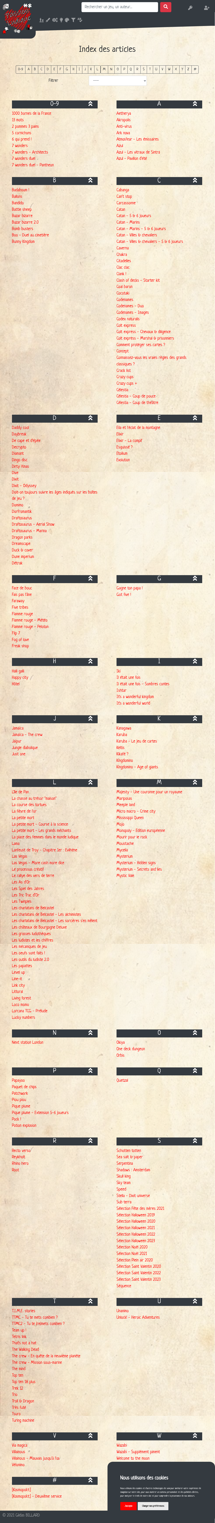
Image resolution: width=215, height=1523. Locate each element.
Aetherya (124, 113)
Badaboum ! (20, 190)
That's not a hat (24, 1343)
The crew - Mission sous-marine (37, 1362)
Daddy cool (20, 428)
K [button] (91, 69)
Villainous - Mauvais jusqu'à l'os (36, 1458)
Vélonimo (18, 1465)
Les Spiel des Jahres (28, 889)
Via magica (19, 1445)
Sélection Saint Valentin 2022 (139, 1273)
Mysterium (125, 856)
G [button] (67, 69)
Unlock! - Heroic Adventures (138, 1317)
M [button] (104, 69)
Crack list (124, 371)
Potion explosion (24, 1125)
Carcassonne (126, 203)
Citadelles (124, 261)
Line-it (17, 979)
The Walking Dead (25, 1349)
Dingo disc (20, 460)
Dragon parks (22, 537)
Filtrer (53, 80)
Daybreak (19, 434)
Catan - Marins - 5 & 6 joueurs (141, 229)
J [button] (85, 69)
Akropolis (124, 120)
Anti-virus (124, 126)
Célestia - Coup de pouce (136, 396)
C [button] (41, 69)
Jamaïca (18, 728)
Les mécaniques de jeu (29, 947)
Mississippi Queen (130, 818)
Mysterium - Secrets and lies (139, 869)
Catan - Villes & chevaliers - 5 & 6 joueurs (150, 242)
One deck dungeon (131, 1049)
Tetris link (19, 1337)
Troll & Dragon (23, 1401)
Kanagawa (124, 728)
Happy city (20, 677)
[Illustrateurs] (66, 20)
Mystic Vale (125, 876)
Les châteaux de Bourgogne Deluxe (39, 927)
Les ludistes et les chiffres (32, 940)
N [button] (111, 69)
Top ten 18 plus (23, 1382)
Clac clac (123, 267)
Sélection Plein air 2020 (135, 1260)
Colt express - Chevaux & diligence (144, 332)
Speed (121, 1189)
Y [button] (182, 69)
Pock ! (16, 1119)
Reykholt (18, 1157)
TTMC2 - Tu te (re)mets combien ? (38, 1324)
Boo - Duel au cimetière (30, 235)
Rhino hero (20, 1163)
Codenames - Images (133, 312)
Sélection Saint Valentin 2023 (139, 1279)
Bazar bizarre (22, 216)
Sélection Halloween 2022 (136, 1234)
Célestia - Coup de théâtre (137, 403)
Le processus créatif (28, 869)
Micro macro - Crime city (136, 811)
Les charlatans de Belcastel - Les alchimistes (46, 914)
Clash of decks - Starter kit (138, 280)
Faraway (18, 601)
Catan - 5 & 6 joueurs (134, 216)
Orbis (121, 1055)
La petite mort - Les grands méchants (41, 831)
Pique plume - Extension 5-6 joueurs (40, 1113)
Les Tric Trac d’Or (25, 895)
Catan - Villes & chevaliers (137, 235)
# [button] (195, 69)
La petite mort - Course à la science (40, 824)
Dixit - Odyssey (24, 486)
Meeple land (126, 805)
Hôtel (16, 684)
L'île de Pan (20, 792)
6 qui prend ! (21, 139)
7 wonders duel (23, 158)
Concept (123, 351)
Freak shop (20, 646)
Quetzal (122, 1080)
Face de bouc (22, 588)
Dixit (15, 479)
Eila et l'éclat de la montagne (138, 428)
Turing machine (23, 1420)
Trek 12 (17, 1388)
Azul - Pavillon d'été (132, 158)
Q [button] (131, 69)
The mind (18, 1369)
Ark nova (123, 133)
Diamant (18, 453)
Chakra (122, 255)
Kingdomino (125, 760)
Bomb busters (22, 229)
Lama (16, 844)
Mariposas (124, 798)
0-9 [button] (20, 69)
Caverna (123, 248)
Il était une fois (128, 677)
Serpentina (125, 1163)
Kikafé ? (122, 754)
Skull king (124, 1176)
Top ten (17, 1375)
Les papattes (22, 966)
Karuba (122, 735)
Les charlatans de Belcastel (33, 908)
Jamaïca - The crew (27, 735)
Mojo (120, 824)
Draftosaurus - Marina (29, 531)
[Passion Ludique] (17, 18)
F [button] (60, 69)
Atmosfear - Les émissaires (138, 139)
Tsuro (16, 1414)
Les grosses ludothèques (31, 934)
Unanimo (123, 1311)
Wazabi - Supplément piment (138, 1452)
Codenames (125, 300)
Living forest (21, 998)
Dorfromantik (22, 511)
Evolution (123, 460)
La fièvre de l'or (24, 811)
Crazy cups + (127, 383)
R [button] (137, 69)
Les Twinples (21, 901)
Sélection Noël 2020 (132, 1247)
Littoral (17, 992)
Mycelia (122, 850)
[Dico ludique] (78, 20)
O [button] (118, 69)
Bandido (18, 203)
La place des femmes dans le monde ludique (45, 837)
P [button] (124, 69)
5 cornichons (21, 133)
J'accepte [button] (128, 1506)
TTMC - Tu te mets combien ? (35, 1317)
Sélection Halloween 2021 (136, 1228)
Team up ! (19, 1330)
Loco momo (20, 1005)
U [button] (156, 69)
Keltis (121, 748)
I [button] (79, 69)
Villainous (18, 1452)
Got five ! (124, 595)
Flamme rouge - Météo (29, 620)
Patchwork (20, 1093)
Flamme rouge (22, 614)
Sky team (124, 1183)
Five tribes (20, 607)
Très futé (19, 1408)
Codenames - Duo (130, 306)
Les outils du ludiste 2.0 (30, 960)
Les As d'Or (21, 882)
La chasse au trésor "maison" (34, 798)
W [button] (169, 69)
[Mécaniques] (54, 20)
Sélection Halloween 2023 (136, 1241)
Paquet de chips (24, 1087)
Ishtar (121, 690)
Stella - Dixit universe (133, 1196)
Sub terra (124, 1202)
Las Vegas (19, 856)
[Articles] (47, 20)
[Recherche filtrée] (72, 20)
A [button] (29, 69)
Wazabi (122, 1445)
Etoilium (122, 453)
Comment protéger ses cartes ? (141, 345)
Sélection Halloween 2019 (136, 1215)
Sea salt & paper (130, 1157)
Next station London (27, 1042)
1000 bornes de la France (31, 113)
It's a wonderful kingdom (135, 697)
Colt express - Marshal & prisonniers (145, 338)
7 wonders (20, 146)
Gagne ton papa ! (130, 588)
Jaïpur (16, 741)
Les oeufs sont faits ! (28, 953)
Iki (119, 671)
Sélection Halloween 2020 (136, 1221)
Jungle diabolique (25, 748)
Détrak (17, 563)
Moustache (125, 844)
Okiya (121, 1042)
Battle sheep (22, 209)
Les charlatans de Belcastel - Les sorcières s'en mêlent (54, 921)
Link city (18, 985)
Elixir (120, 434)
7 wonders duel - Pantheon (33, 165)
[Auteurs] (60, 20)
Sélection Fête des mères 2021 (140, 1208)
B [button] (35, 69)
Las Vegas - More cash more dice (38, 863)
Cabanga (123, 190)
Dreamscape (21, 544)
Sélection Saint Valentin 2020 (139, 1266)
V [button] (162, 69)
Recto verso (21, 1151)
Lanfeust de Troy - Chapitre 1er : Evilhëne (44, 850)
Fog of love (20, 640)
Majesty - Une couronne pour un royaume (149, 792)
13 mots (18, 120)
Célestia (122, 390)
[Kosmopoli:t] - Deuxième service (37, 1496)
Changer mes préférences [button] (153, 1506)
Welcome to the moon (133, 1458)
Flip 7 (16, 633)
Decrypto (19, 447)
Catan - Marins (128, 222)
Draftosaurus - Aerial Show (33, 524)
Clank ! (121, 274)
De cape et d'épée (26, 441)
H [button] (73, 69)
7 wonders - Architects (30, 152)
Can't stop (124, 196)
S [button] (144, 69)
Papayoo (18, 1080)
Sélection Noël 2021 (132, 1254)
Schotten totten (129, 1151)
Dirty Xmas (20, 466)
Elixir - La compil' (129, 441)
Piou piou (19, 1100)
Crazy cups (125, 377)
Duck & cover (22, 550)
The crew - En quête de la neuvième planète (46, 1356)
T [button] (150, 69)
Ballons (17, 196)
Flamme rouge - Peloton (30, 627)
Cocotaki (123, 293)
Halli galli (18, 671)
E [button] (54, 69)
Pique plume (21, 1106)
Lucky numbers (23, 1017)
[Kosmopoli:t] (21, 1490)
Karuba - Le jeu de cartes (137, 741)
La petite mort (23, 818)
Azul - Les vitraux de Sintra (138, 152)
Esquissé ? (124, 447)
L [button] (97, 69)
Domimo (17, 505)
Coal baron (124, 287)
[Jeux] (40, 20)
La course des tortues (29, 805)
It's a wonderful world (133, 703)
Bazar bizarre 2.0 (25, 222)
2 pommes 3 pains (25, 126)
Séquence (124, 1286)
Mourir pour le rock (132, 837)
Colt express (126, 325)
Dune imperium (23, 557)
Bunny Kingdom (23, 242)
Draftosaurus (22, 518)
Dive (15, 473)
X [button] (176, 69)
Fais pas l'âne (22, 595)
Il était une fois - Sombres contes (143, 684)
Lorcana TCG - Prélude (29, 1011)
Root (15, 1170)
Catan (121, 209)
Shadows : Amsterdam (133, 1170)
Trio (14, 1395)
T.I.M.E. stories (23, 1311)
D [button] (48, 69)
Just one (18, 754)
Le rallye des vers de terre (33, 876)
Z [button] (188, 69)
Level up (18, 972)
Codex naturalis (128, 319)
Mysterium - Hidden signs (136, 863)
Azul (120, 146)
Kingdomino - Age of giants (137, 767)
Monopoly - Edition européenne (141, 831)
